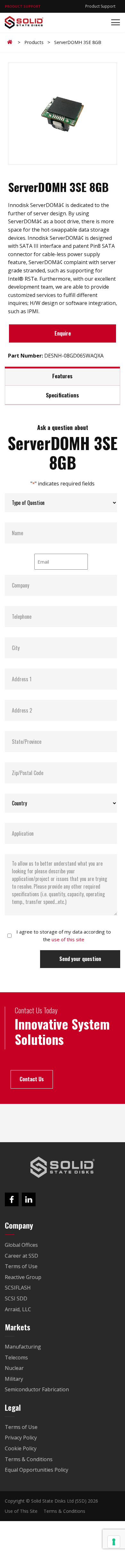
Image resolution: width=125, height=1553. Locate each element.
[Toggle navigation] (113, 22)
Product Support (100, 6)
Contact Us (32, 1079)
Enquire (62, 333)
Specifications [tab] (62, 395)
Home (11, 42)
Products (34, 42)
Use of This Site (21, 1511)
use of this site (68, 939)
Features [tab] (62, 376)
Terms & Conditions (64, 1511)
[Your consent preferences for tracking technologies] (114, 1542)
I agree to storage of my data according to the (63, 935)
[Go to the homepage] (62, 1167)
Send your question (80, 959)
